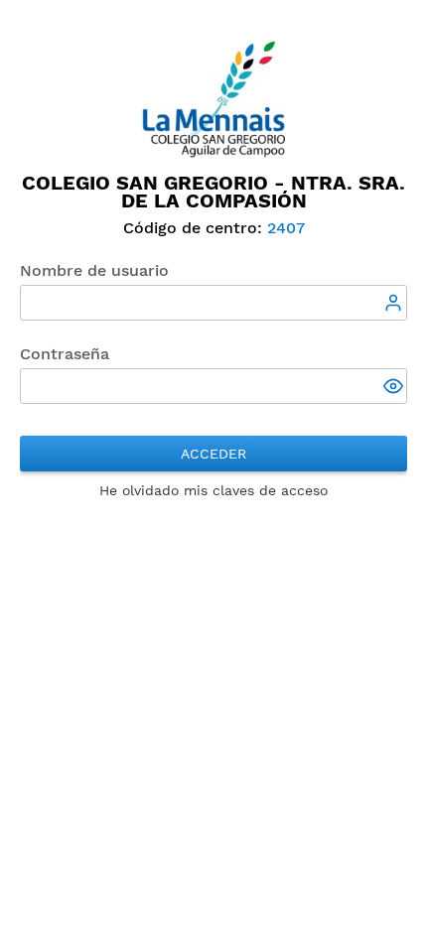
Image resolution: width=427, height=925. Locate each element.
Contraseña (64, 353)
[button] (395, 388)
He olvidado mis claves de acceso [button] (213, 490)
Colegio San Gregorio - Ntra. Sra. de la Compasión (213, 191)
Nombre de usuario (94, 270)
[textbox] (213, 303)
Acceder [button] (213, 454)
